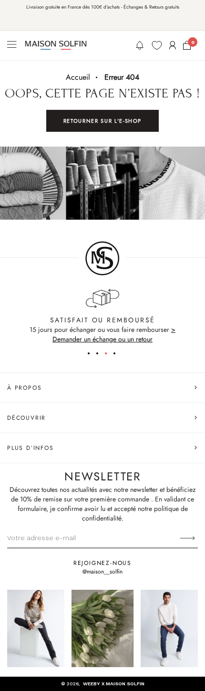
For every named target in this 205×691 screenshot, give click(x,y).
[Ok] (187, 537)
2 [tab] (100, 354)
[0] (187, 45)
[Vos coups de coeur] (157, 45)
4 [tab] (117, 354)
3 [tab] (109, 354)
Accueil (78, 77)
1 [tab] (92, 354)
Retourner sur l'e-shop (102, 121)
